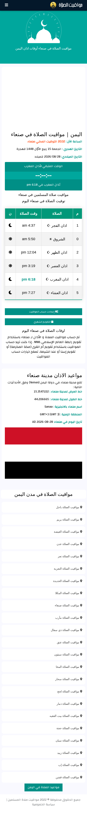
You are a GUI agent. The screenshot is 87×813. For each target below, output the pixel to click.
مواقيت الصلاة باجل (68, 507)
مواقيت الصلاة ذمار (68, 704)
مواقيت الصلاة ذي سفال (65, 630)
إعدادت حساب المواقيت (42, 311)
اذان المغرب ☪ (57, 279)
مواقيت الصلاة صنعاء (67, 605)
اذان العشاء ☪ (57, 292)
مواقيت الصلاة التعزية (67, 568)
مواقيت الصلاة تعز (69, 556)
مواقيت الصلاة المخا (68, 667)
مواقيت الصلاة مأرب (67, 617)
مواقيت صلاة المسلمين (23, 799)
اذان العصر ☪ (57, 265)
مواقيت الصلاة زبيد (68, 753)
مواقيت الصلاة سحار (67, 679)
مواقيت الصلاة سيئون (67, 654)
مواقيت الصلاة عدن (68, 544)
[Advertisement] (43, 98)
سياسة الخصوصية (43, 804)
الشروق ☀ (57, 239)
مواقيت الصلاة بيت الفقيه (65, 716)
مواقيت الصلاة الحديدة (66, 581)
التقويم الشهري (42, 322)
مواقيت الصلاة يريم (68, 519)
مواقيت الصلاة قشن (68, 777)
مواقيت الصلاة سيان (68, 740)
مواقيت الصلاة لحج (68, 691)
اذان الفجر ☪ (57, 225)
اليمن (75, 134)
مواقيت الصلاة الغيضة (67, 531)
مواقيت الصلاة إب (69, 765)
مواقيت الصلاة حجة (68, 728)
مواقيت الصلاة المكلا (67, 593)
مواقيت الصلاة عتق (68, 642)
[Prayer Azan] (6, 5)
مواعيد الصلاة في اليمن (43, 787)
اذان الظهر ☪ (57, 252)
